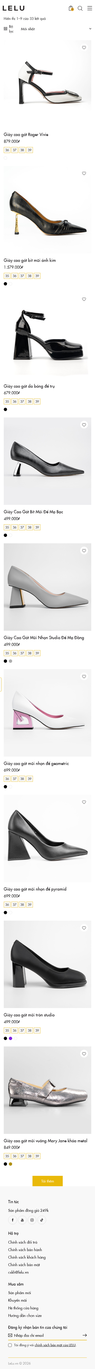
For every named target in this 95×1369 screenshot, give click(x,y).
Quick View (25, 124)
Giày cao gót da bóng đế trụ (29, 386)
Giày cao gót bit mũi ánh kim (30, 260)
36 (7, 150)
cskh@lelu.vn (18, 1272)
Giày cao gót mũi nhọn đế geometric (36, 763)
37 (14, 150)
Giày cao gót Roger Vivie (26, 134)
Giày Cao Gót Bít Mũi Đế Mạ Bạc (33, 511)
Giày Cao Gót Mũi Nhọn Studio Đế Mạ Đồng (44, 637)
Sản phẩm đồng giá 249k (28, 1210)
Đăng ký (83, 1335)
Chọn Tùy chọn (69, 124)
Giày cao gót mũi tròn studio (29, 1015)
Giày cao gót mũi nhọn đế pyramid (35, 889)
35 (7, 276)
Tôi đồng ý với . (45, 1345)
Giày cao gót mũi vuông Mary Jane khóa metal (45, 1140)
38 (22, 150)
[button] (84, 47)
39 (29, 150)
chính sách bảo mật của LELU (55, 1345)
